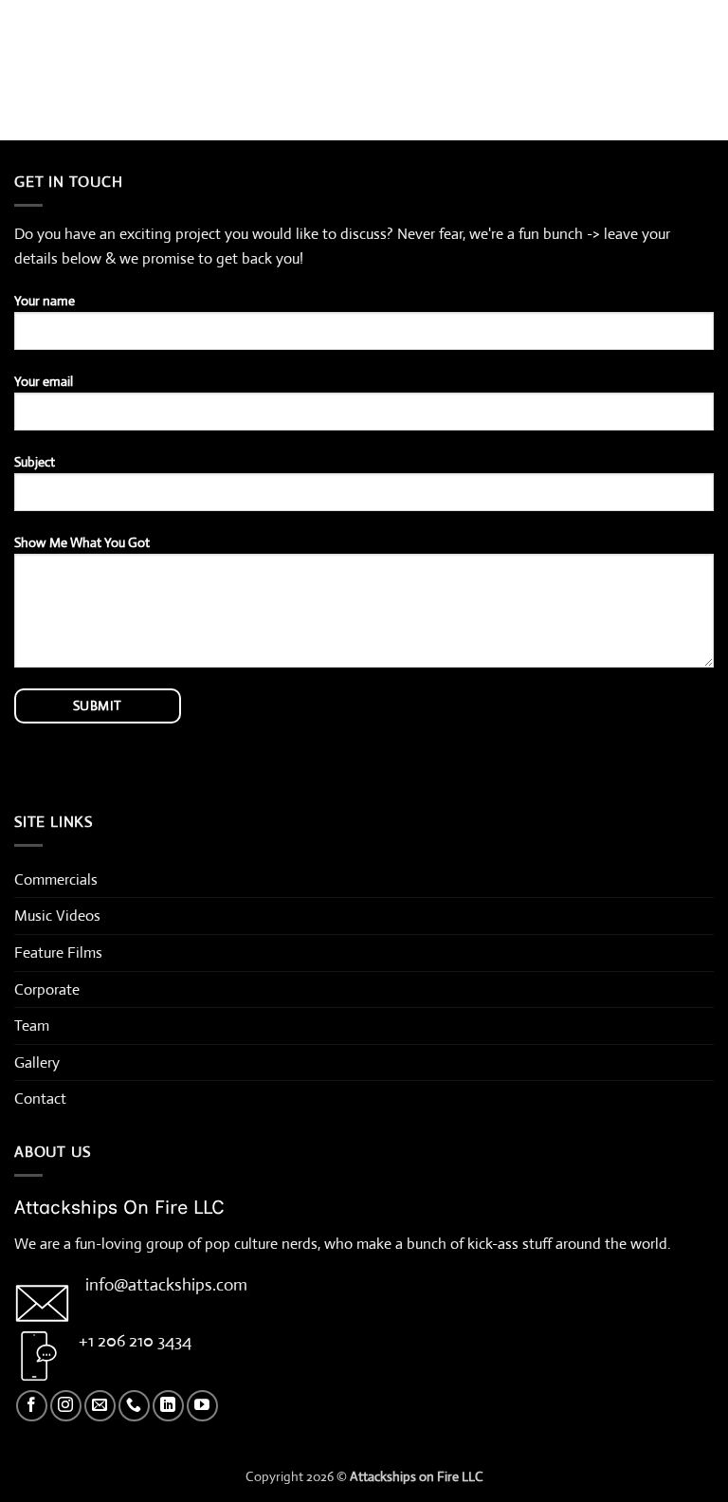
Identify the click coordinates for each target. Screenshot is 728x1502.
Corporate (47, 989)
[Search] (707, 27)
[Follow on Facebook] (31, 1405)
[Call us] (134, 1405)
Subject (34, 461)
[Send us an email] (100, 1405)
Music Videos (57, 915)
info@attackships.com (166, 1284)
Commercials (56, 879)
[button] (25, 27)
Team (31, 1025)
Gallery (37, 1062)
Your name (44, 300)
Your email (43, 381)
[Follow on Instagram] (66, 1405)
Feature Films (58, 952)
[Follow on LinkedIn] (168, 1405)
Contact (40, 1098)
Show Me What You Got (82, 542)
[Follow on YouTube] (202, 1405)
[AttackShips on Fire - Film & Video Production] (364, 27)
